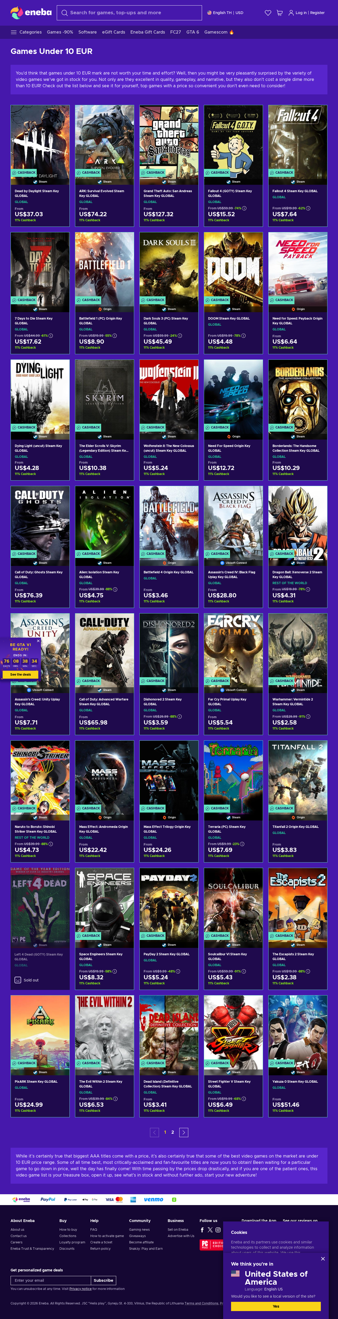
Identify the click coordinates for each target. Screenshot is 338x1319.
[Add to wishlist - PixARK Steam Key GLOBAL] (60, 1003)
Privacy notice (80, 1288)
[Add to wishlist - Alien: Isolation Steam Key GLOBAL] (125, 494)
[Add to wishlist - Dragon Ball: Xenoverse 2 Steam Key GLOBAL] (318, 494)
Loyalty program (72, 1242)
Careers (16, 1242)
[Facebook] (202, 1229)
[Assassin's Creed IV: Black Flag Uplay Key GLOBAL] (233, 519)
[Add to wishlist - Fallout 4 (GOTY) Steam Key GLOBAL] (253, 113)
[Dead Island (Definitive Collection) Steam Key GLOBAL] (169, 1028)
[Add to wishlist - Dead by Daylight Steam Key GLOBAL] (60, 113)
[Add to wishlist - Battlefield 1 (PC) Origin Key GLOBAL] (125, 240)
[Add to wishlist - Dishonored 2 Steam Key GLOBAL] (189, 622)
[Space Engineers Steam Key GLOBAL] (104, 901)
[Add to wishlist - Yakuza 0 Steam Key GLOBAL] (318, 1003)
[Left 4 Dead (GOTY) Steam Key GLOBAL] (40, 901)
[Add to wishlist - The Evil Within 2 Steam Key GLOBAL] (125, 1003)
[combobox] (129, 13)
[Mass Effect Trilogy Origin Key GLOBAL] (169, 774)
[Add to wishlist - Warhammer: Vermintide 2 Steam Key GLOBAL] (318, 622)
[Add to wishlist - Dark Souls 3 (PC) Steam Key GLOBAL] (189, 240)
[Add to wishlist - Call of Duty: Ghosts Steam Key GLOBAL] (60, 494)
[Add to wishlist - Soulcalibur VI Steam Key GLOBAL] (253, 876)
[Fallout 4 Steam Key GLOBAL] (298, 138)
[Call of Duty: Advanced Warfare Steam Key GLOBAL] (104, 647)
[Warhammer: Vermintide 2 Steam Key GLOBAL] (298, 647)
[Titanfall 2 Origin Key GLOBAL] (298, 774)
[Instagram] (218, 1229)
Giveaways (137, 1236)
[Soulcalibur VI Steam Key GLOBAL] (233, 901)
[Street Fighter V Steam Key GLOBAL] (233, 1028)
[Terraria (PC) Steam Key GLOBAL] (233, 774)
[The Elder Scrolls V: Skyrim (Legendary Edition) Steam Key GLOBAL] (104, 393)
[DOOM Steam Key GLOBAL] (233, 265)
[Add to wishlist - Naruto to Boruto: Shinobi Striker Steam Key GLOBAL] (60, 749)
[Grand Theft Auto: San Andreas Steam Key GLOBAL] (169, 138)
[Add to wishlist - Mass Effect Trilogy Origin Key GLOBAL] (189, 749)
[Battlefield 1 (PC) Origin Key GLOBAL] (104, 265)
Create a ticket (101, 1242)
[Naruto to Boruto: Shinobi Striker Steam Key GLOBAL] (40, 774)
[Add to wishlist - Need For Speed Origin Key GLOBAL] (253, 368)
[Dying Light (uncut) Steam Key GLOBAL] (40, 393)
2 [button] (172, 1132)
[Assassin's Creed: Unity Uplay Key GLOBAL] (40, 726)
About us (17, 1229)
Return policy (100, 1248)
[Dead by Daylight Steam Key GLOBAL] (40, 138)
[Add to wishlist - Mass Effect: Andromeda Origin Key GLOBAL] (125, 749)
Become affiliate (141, 1242)
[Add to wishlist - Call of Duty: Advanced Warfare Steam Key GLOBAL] (125, 622)
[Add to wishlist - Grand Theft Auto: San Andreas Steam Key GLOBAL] (189, 113)
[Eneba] (31, 12)
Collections (67, 1236)
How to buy (68, 1229)
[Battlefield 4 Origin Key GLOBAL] (169, 519)
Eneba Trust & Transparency (32, 1248)
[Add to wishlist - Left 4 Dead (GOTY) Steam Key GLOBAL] (60, 876)
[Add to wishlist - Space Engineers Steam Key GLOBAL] (125, 876)
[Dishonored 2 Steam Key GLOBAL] (169, 647)
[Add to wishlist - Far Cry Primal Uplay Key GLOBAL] (253, 622)
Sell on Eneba (178, 1229)
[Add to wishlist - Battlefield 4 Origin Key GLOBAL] (189, 494)
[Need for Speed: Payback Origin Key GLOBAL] (298, 265)
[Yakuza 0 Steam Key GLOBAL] (298, 1028)
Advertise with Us (181, 1236)
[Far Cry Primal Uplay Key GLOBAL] (233, 647)
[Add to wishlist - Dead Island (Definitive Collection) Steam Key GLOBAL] (189, 1003)
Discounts (66, 1248)
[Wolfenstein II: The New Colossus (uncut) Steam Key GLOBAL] (169, 393)
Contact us (19, 1236)
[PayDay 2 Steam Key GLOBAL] (169, 901)
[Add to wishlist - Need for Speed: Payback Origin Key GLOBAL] (318, 240)
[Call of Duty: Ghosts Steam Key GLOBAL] (40, 519)
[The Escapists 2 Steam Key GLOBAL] (298, 901)
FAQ (93, 1229)
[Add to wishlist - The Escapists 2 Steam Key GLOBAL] (318, 876)
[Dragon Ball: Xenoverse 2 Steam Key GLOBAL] (298, 519)
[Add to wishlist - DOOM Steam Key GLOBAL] (253, 240)
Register (317, 13)
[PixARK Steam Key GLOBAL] (40, 1028)
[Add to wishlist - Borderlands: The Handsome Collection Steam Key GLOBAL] (318, 368)
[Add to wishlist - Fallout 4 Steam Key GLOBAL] (318, 113)
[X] (210, 1229)
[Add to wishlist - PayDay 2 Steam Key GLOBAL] (189, 876)
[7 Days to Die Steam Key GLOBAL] (40, 265)
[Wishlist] (268, 12)
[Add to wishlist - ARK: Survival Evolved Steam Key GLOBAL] (125, 113)
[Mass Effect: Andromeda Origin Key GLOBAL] (104, 774)
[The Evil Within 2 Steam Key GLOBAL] (104, 1028)
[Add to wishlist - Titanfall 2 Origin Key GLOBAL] (318, 749)
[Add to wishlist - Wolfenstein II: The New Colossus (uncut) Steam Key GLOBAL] (189, 368)
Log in (301, 13)
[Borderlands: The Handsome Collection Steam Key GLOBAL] (298, 393)
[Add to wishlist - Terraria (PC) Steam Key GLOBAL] (253, 749)
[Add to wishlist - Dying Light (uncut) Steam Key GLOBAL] (60, 368)
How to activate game (107, 1236)
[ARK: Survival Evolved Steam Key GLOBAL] (104, 138)
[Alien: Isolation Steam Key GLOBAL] (104, 519)
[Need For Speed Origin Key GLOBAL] (233, 393)
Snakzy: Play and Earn (146, 1248)
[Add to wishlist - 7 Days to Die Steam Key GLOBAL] (60, 240)
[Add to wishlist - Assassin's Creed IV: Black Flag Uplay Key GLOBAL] (253, 494)
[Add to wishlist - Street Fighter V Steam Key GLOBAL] (253, 1003)
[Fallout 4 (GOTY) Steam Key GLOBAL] (233, 138)
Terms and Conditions (201, 1303)
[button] (183, 1132)
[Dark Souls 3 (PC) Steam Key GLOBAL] (169, 265)
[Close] (323, 1259)
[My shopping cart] (279, 12)
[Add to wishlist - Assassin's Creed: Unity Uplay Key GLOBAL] (60, 622)
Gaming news (139, 1229)
